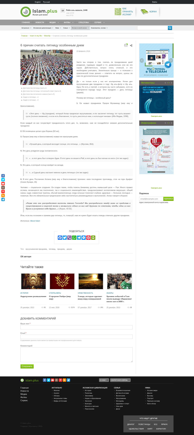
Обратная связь (119, 380)
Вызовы (150, 396)
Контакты (33, 426)
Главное (26, 22)
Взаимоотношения (123, 390)
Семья (65, 28)
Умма (57, 28)
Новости (40, 22)
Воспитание (120, 396)
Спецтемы (84, 22)
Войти (154, 2)
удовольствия (136, 429)
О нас (103, 380)
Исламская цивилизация (42, 28)
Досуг (118, 409)
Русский (46, 2)
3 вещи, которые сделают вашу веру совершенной (90, 297)
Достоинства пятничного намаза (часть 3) (39, 94)
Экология (88, 401)
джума (69, 249)
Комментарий (26, 346)
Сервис (97, 22)
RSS (40, 426)
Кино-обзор (151, 404)
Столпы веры (55, 293)
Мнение (57, 390)
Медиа (52, 22)
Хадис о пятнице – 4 (30, 97)
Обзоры (110, 293)
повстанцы (144, 424)
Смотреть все (156, 116)
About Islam (35, 221)
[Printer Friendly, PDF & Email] (126, 45)
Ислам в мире (152, 390)
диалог (131, 424)
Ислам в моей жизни (79, 28)
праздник (61, 249)
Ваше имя (24, 324)
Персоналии (89, 409)
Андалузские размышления (33, 296)
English (38, 2)
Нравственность (85, 293)
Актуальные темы (60, 398)
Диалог (149, 393)
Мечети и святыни (92, 406)
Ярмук (164, 424)
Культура (88, 404)
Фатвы (67, 22)
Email (22, 333)
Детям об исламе (122, 393)
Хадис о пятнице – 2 (30, 100)
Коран (153, 12)
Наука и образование (93, 398)
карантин (161, 429)
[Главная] (39, 12)
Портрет (150, 398)
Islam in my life (36, 36)
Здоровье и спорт (122, 404)
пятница (52, 249)
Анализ (56, 393)
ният (150, 429)
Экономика (89, 396)
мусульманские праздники (36, 249)
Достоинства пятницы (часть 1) (35, 88)
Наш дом (119, 406)
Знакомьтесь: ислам (98, 28)
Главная (24, 36)
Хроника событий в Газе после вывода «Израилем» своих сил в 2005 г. (119, 299)
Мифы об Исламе (60, 401)
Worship (47, 36)
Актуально (25, 28)
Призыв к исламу (153, 401)
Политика (88, 393)
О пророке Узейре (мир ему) (60, 297)
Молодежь (120, 401)
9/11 (155, 424)
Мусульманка (121, 398)
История (24, 293)
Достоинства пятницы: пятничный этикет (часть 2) (42, 91)
